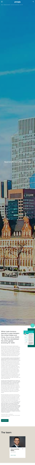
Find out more (13, 455)
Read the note (4, 420)
